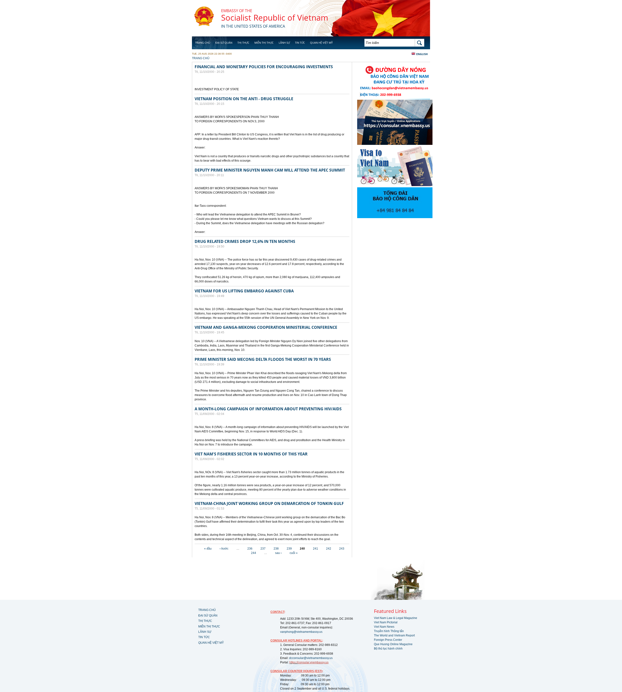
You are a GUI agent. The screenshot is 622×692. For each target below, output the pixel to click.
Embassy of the (236, 10)
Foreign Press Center (388, 640)
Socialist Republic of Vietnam (274, 17)
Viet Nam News (384, 626)
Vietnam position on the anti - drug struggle (244, 99)
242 (328, 548)
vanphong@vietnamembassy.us (301, 632)
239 (289, 548)
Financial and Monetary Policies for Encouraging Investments (264, 67)
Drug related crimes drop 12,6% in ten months (245, 241)
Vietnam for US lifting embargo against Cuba (244, 291)
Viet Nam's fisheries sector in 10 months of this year (251, 454)
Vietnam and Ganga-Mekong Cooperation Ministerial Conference (266, 327)
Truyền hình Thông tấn (389, 631)
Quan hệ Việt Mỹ (321, 42)
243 (341, 548)
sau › (278, 553)
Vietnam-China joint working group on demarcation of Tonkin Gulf (269, 503)
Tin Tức (300, 42)
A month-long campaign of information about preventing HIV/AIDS (268, 409)
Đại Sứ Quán (223, 42)
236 (249, 548)
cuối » (294, 553)
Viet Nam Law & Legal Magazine (395, 618)
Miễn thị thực (264, 42)
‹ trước (224, 548)
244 (253, 553)
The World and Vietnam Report (394, 635)
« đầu (208, 548)
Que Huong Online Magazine (393, 644)
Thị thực (243, 42)
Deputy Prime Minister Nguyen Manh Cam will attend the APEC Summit (270, 170)
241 (315, 548)
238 (276, 548)
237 (263, 548)
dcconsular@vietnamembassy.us (311, 658)
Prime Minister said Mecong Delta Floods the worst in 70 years (263, 359)
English (422, 54)
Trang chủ (202, 42)
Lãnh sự (284, 42)
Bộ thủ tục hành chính (388, 648)
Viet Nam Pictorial (385, 622)
